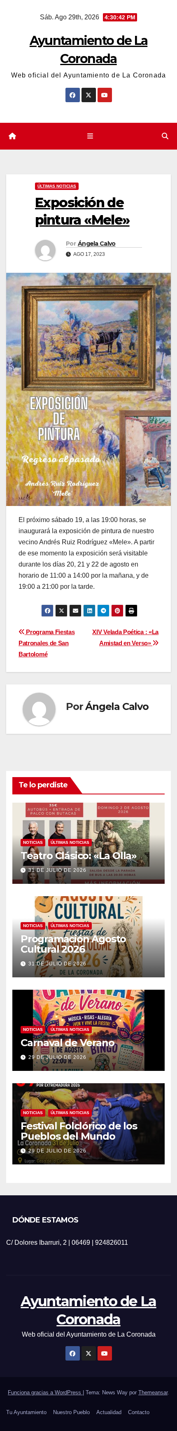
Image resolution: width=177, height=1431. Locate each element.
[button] (165, 136)
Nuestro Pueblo (71, 1412)
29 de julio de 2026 (57, 1057)
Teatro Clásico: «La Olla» (79, 856)
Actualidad (108, 1412)
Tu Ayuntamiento (26, 1412)
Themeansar (153, 1392)
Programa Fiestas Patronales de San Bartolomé (47, 643)
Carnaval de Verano (67, 1043)
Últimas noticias (56, 186)
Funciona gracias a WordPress (45, 1392)
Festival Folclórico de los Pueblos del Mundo (79, 1131)
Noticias (33, 842)
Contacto (138, 1412)
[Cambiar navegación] (90, 136)
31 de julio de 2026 (57, 870)
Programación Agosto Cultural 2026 (73, 944)
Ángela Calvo (97, 243)
